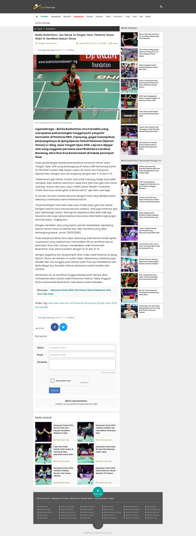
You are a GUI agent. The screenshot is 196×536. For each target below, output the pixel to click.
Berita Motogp (44, 509)
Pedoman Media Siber (81, 498)
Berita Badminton (45, 512)
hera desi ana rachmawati (68, 303)
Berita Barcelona (132, 506)
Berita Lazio (151, 506)
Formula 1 (118, 16)
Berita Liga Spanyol (68, 512)
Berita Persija (109, 509)
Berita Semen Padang (112, 512)
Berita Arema (109, 515)
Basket (90, 16)
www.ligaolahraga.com (101, 532)
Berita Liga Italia (67, 509)
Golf (135, 16)
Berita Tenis (43, 518)
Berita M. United (89, 506)
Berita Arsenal (88, 509)
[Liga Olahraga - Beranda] (44, 6)
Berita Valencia (153, 512)
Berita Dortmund (132, 512)
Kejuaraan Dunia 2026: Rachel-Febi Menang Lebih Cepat (106, 449)
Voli (141, 16)
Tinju (127, 16)
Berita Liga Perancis (68, 515)
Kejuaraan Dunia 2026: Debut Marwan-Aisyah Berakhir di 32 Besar (106, 470)
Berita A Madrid (153, 515)
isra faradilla (41, 307)
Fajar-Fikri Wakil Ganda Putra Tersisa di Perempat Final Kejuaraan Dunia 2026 (63, 450)
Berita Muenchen (154, 509)
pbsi (50, 303)
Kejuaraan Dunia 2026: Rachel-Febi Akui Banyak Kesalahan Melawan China (64, 429)
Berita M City (152, 518)
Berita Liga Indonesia (69, 518)
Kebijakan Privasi (60, 498)
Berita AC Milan (131, 515)
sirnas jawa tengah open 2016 (100, 303)
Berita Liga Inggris (67, 506)
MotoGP (67, 16)
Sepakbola (56, 16)
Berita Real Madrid (133, 509)
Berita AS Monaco (133, 518)
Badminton (79, 16)
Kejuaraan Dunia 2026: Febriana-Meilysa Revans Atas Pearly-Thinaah (64, 471)
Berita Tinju (43, 515)
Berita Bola (43, 506)
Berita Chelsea (88, 515)
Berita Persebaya (110, 518)
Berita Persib (108, 506)
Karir (112, 498)
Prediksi (44, 16)
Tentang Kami (44, 498)
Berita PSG (86, 518)
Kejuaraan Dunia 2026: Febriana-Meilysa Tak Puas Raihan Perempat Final (106, 429)
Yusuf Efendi (51, 43)
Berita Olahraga (42, 23)
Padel (148, 16)
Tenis (108, 16)
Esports (99, 16)
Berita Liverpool (88, 512)
